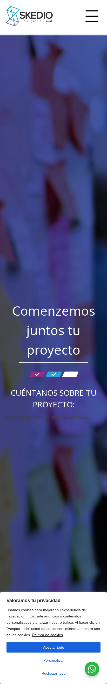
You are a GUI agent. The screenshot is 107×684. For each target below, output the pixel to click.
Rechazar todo (54, 673)
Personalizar (53, 660)
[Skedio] (29, 27)
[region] (53, 638)
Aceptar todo (53, 647)
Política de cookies (47, 635)
